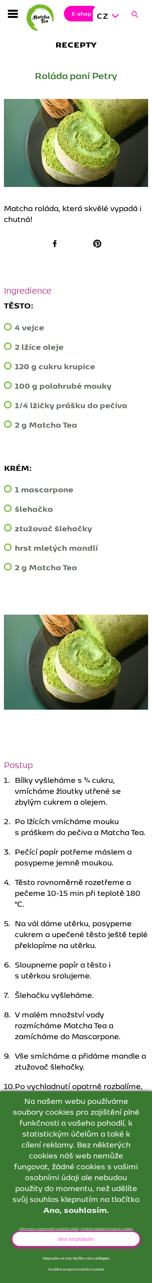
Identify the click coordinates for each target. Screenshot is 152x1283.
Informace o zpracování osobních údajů (49, 1228)
